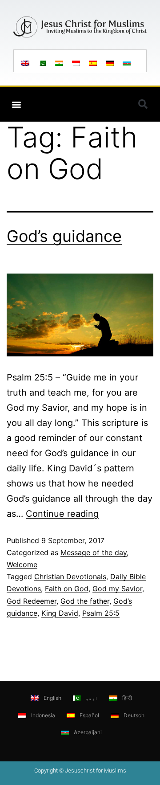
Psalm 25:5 (101, 613)
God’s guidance (64, 236)
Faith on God (66, 588)
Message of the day (93, 552)
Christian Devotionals (70, 576)
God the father (84, 601)
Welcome (22, 564)
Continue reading (62, 513)
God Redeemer (31, 601)
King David (59, 613)
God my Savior (117, 588)
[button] (16, 104)
